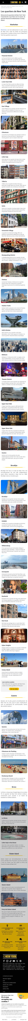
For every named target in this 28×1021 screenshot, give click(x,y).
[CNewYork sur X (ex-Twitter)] (17, 961)
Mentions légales (7, 978)
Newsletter (5, 986)
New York (3, 6)
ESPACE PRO (6, 988)
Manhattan (4, 30)
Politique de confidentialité (9, 982)
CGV (4, 980)
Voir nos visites (14, 689)
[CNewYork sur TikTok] (10, 961)
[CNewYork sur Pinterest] (20, 961)
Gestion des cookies (7, 984)
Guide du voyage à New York (13, 6)
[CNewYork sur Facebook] (4, 961)
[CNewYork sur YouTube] (14, 961)
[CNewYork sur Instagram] (7, 961)
